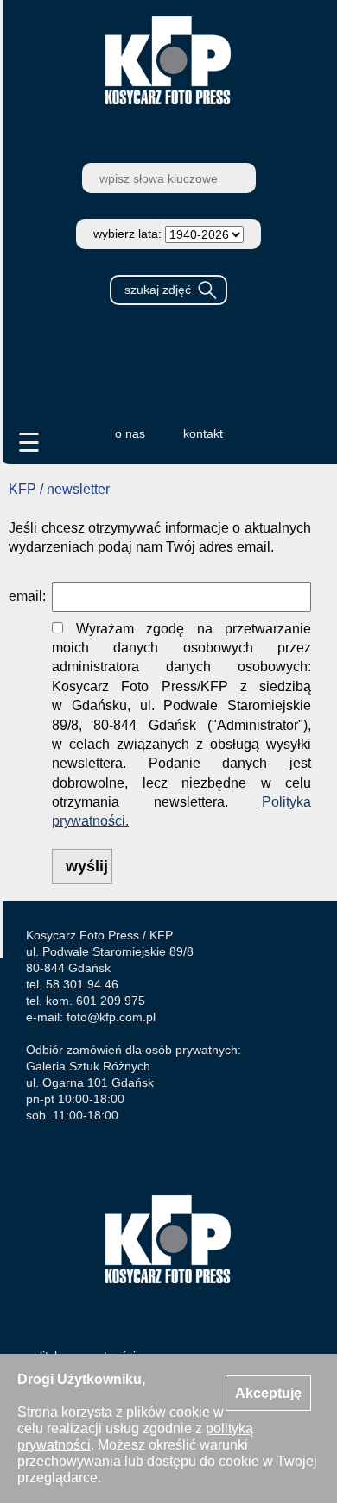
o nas (130, 433)
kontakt (203, 433)
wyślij (87, 866)
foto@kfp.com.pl (111, 1017)
